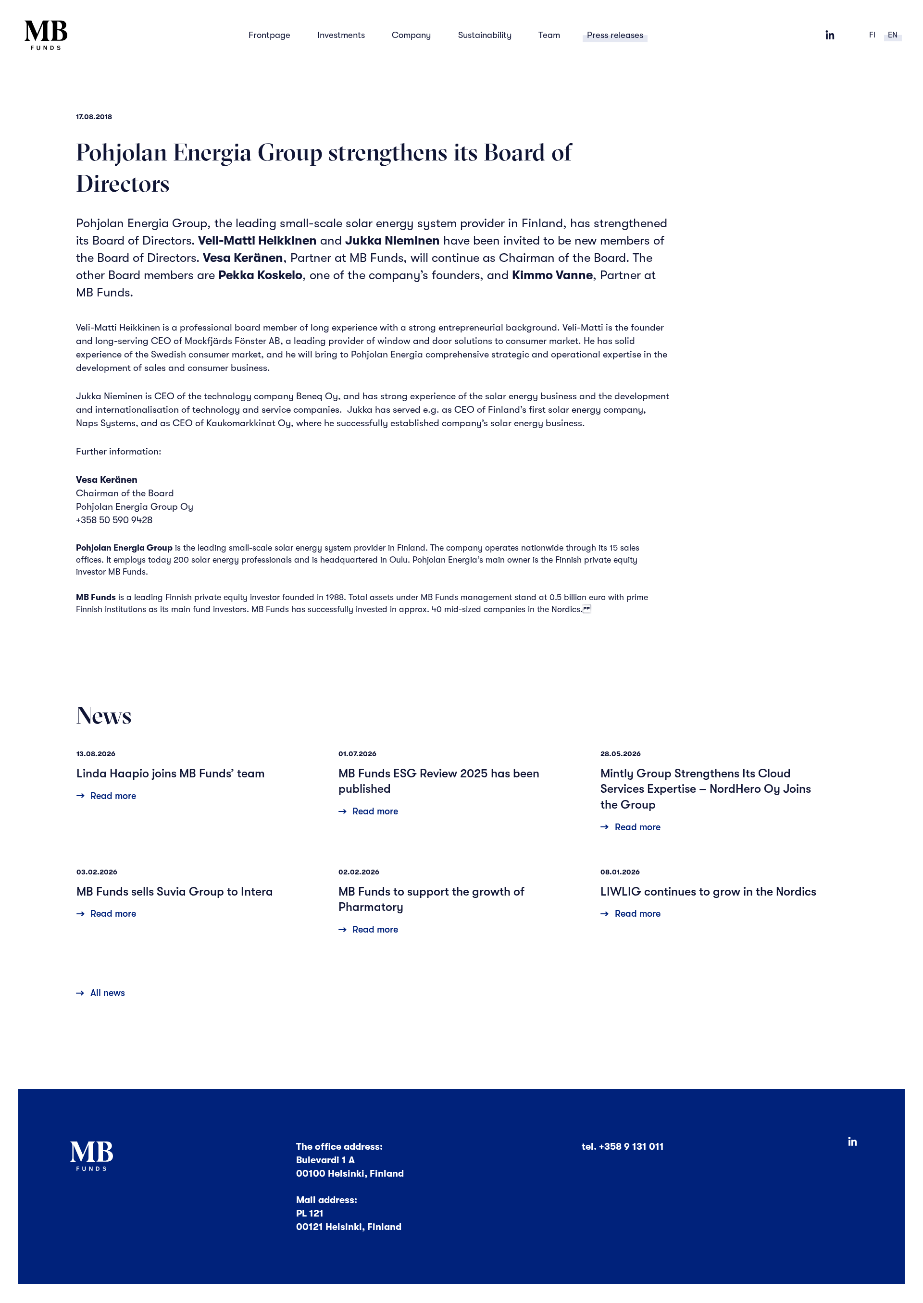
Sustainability (485, 35)
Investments (341, 35)
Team (549, 35)
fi (872, 34)
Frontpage (269, 35)
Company (411, 35)
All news (107, 992)
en (893, 34)
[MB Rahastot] (46, 35)
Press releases (615, 35)
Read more (113, 795)
